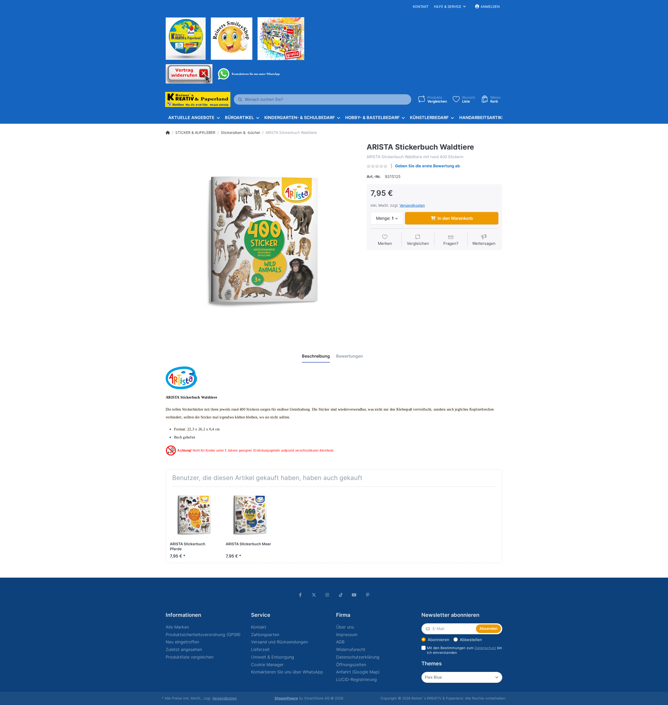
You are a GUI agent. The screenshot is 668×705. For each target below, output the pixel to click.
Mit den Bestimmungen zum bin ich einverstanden (464, 650)
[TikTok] (341, 595)
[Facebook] (300, 595)
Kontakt (420, 6)
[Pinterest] (367, 595)
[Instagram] (327, 595)
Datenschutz (485, 648)
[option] (262, 239)
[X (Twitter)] (314, 595)
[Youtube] (354, 595)
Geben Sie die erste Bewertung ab (427, 165)
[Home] (168, 132)
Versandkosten (412, 205)
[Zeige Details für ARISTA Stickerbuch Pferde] (194, 514)
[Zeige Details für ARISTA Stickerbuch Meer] (249, 514)
